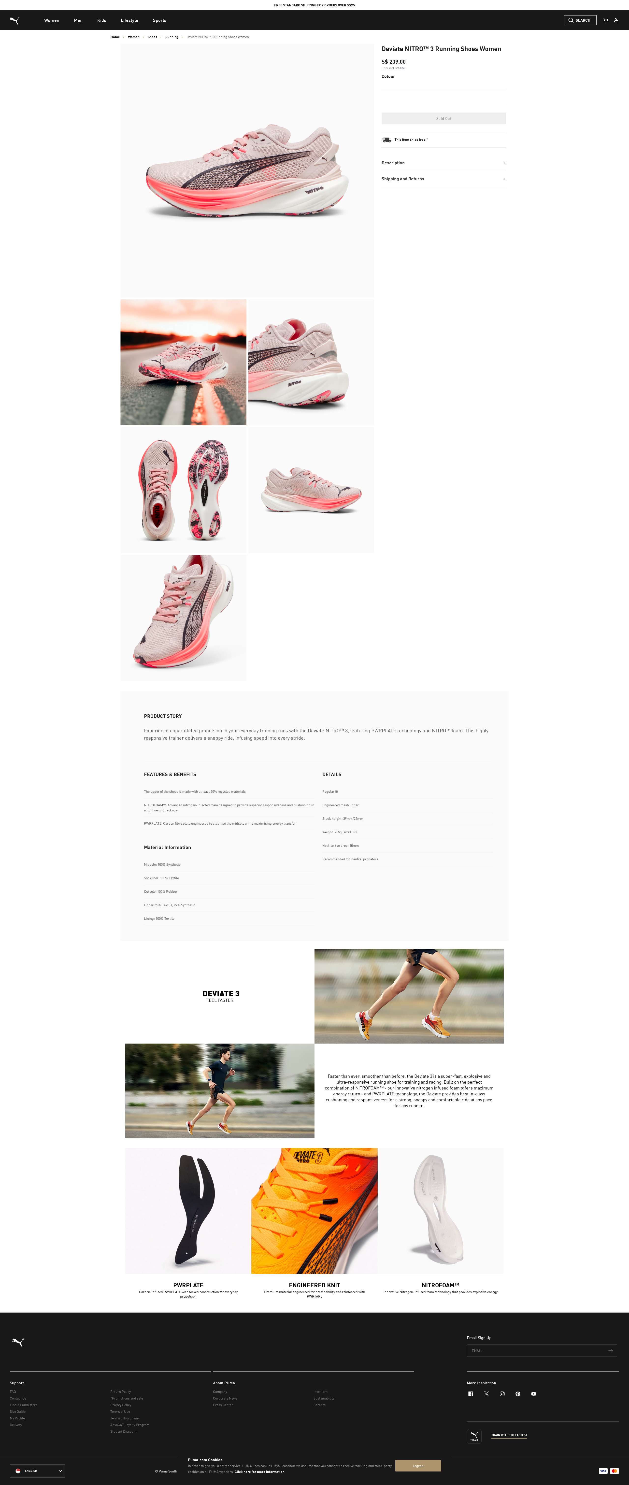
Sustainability (324, 1398)
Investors (321, 1391)
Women (134, 37)
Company (220, 1391)
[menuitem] (52, 20)
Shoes (152, 37)
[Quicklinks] (616, 20)
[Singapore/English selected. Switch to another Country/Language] (37, 1471)
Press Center (223, 1405)
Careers (320, 1405)
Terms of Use (120, 1411)
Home (115, 37)
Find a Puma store (23, 1405)
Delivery (16, 1425)
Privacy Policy (120, 1405)
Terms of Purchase (124, 1418)
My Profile (17, 1418)
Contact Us (18, 1398)
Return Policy (120, 1391)
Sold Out (443, 118)
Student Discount (123, 1431)
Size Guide (18, 1411)
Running (171, 37)
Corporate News (225, 1398)
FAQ (13, 1391)
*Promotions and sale (126, 1398)
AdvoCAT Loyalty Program (129, 1425)
